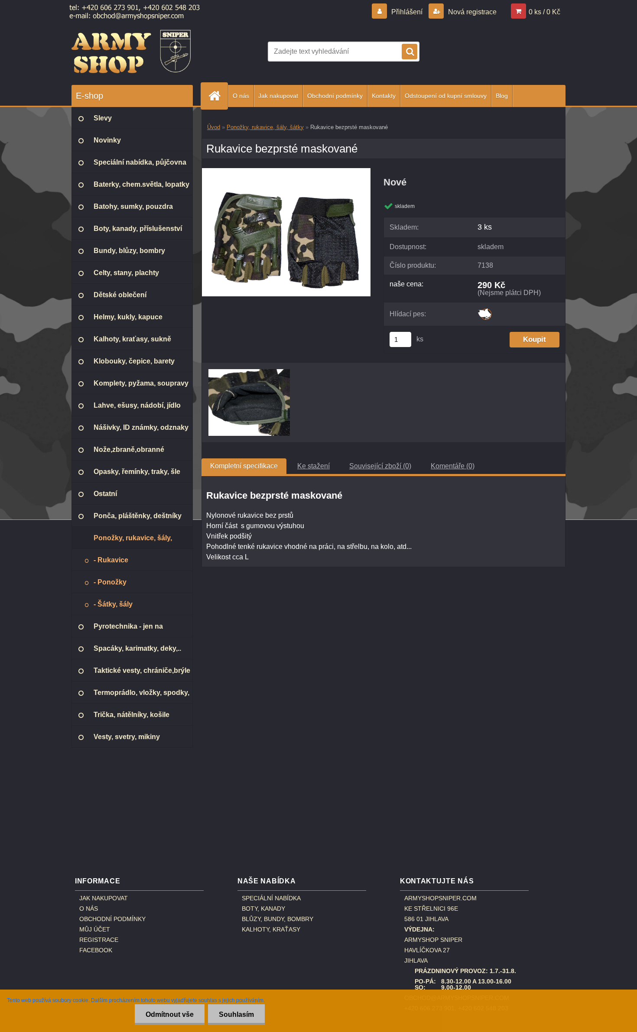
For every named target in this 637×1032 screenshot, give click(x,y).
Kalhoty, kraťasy (271, 929)
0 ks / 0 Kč (544, 12)
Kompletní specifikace (244, 466)
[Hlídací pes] (485, 311)
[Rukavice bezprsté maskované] (286, 171)
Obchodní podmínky (335, 95)
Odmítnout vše (170, 1014)
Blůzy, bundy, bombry (277, 919)
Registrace (98, 940)
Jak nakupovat (278, 95)
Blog (502, 95)
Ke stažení (313, 466)
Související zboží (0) (380, 466)
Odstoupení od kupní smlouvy (446, 95)
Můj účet (94, 929)
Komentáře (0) (452, 466)
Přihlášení (407, 12)
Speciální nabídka (271, 898)
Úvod (213, 127)
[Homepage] (218, 96)
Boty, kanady (263, 908)
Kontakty (384, 95)
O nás (241, 95)
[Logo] (131, 51)
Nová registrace (471, 12)
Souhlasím (236, 1014)
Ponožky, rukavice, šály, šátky (265, 127)
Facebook (95, 950)
